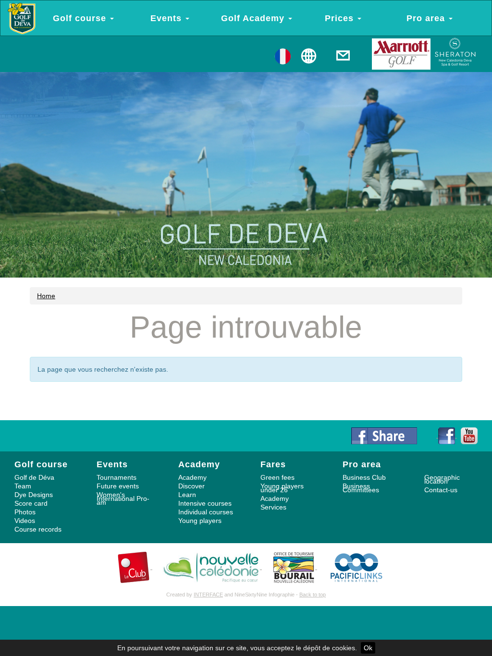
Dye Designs (33, 494)
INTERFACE (208, 594)
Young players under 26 (282, 488)
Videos (24, 520)
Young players (199, 520)
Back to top (312, 594)
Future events (118, 486)
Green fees (277, 477)
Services (273, 507)
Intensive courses (205, 503)
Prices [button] (341, 18)
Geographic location (442, 479)
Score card (31, 503)
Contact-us (440, 490)
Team (22, 486)
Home (46, 296)
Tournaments (116, 477)
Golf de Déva (34, 477)
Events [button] (167, 18)
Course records (38, 529)
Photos (25, 512)
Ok (368, 648)
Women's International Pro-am (123, 498)
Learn (187, 494)
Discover (191, 486)
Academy (192, 477)
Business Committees (361, 488)
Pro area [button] (427, 18)
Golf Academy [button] (254, 18)
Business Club (364, 477)
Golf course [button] (81, 18)
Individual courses (205, 512)
